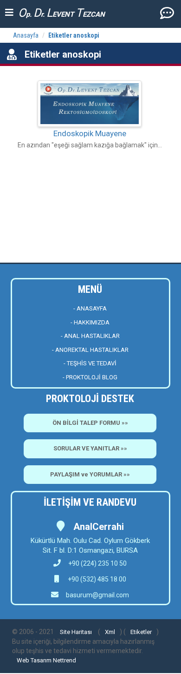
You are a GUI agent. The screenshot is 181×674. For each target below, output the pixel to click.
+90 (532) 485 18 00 (96, 579)
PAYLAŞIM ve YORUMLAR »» (90, 474)
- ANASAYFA (90, 308)
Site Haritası (76, 631)
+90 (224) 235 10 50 (97, 563)
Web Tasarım (34, 660)
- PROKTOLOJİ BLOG (90, 377)
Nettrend (64, 660)
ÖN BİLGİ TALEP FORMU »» (90, 422)
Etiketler (141, 631)
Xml (110, 631)
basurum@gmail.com (97, 595)
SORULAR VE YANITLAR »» (90, 448)
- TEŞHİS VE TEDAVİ (90, 363)
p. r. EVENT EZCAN (61, 13)
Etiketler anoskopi (73, 35)
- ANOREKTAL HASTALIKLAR (90, 349)
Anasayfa (26, 35)
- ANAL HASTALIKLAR (90, 335)
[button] (167, 12)
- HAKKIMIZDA (90, 322)
